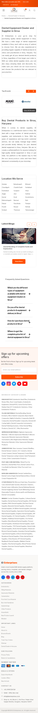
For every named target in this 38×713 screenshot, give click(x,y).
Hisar (27, 190)
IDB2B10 (6, 5)
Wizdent (3, 618)
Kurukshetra (29, 197)
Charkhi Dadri (18, 187)
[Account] (29, 10)
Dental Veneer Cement (9, 451)
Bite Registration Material (19, 439)
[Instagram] (9, 384)
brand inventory (30, 66)
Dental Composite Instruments (21, 423)
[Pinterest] (19, 384)
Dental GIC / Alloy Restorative (18, 428)
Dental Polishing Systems (10, 426)
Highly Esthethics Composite (19, 418)
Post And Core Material (8, 599)
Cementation (5, 596)
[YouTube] (24, 384)
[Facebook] (3, 384)
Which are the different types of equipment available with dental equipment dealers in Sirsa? (17, 293)
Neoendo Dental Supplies (16, 506)
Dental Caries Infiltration (10, 487)
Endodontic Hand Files (20, 399)
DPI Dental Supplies (24, 539)
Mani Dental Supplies (9, 513)
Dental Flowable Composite (19, 421)
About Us (4, 630)
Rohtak (27, 207)
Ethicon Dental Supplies (24, 534)
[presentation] (28, 91)
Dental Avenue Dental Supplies (18, 501)
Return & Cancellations (8, 658)
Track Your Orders (7, 640)
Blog (2, 637)
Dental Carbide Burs (24, 473)
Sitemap (3, 643)
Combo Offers (5, 678)
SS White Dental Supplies (21, 508)
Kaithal (27, 194)
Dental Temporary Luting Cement (13, 456)
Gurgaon (16, 190)
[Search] (34, 10)
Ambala (4, 184)
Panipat (27, 203)
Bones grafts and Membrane (25, 492)
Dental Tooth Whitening (22, 489)
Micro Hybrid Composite (16, 416)
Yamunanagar (29, 210)
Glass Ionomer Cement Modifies (23, 448)
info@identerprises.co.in (12, 696)
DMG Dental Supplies (15, 503)
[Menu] (3, 10)
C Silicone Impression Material (18, 434)
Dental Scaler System (12, 484)
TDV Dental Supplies (19, 526)
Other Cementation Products (16, 458)
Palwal (4, 203)
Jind (15, 194)
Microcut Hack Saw (21, 482)
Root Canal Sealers (16, 402)
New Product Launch (7, 615)
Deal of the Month (6, 674)
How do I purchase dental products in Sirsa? (18, 322)
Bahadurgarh (18, 184)
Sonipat (4, 210)
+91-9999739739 (9, 689)
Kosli (15, 197)
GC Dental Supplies (19, 516)
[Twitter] (14, 384)
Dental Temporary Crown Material (23, 453)
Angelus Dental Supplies (24, 513)
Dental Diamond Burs (23, 476)
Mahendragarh (6, 200)
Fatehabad (5, 190)
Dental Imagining (7, 489)
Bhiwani (28, 184)
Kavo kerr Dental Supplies (16, 546)
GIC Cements (22, 451)
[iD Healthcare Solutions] (14, 10)
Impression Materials (7, 593)
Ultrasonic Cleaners (26, 484)
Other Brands (12, 539)
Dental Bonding (21, 413)
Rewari (16, 207)
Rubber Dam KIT (7, 407)
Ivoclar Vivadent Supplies (16, 498)
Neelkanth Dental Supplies (10, 541)
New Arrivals (5, 681)
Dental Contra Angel (8, 476)
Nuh (26, 200)
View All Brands (29, 110)
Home (3, 627)
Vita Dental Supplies (14, 544)
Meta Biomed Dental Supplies (17, 521)
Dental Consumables (8, 495)
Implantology (5, 606)
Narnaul (16, 200)
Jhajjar (4, 194)
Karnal (4, 197)
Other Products (6, 609)
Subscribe (19, 377)
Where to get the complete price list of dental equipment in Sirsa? (18, 334)
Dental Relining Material (26, 487)
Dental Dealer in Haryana (9, 646)
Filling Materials (6, 590)
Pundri (4, 207)
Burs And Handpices (7, 602)
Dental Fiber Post (14, 464)
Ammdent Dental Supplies (26, 531)
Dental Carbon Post (27, 464)
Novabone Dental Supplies (10, 536)
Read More (19, 261)
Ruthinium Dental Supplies (21, 523)
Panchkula (17, 203)
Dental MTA (14, 404)
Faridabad (28, 187)
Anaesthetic (5, 612)
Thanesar (17, 210)
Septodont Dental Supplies (26, 511)
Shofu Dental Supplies (20, 528)
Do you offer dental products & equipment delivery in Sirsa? (17, 310)
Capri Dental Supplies (9, 534)
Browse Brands (6, 633)
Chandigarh (5, 187)
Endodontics (5, 586)
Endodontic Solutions (20, 407)
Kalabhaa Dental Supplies (16, 518)
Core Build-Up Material (9, 467)
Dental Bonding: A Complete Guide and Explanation (18, 248)
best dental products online (14, 158)
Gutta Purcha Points (25, 404)
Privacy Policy (5, 655)
